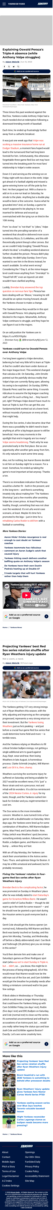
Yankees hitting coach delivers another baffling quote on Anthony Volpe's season (27, 560)
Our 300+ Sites (32, 1157)
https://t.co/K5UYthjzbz (14, 336)
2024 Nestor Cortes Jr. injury (23, 793)
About (5, 1152)
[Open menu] (4, 3)
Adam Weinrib (12, 62)
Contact (6, 1157)
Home (5, 627)
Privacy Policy (32, 1166)
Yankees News (16, 627)
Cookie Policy (32, 1171)
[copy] (18, 66)
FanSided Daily (32, 1161)
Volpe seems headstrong (15, 442)
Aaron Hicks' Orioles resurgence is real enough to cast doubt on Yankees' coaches (25, 540)
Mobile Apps (8, 1161)
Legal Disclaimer (10, 1176)
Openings (30, 1152)
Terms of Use (9, 1171)
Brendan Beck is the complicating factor (23, 887)
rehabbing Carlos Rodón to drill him (20, 520)
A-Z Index (7, 1180)
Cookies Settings (10, 1185)
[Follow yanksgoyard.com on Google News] (46, 616)
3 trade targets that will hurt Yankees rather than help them (24, 574)
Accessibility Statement (37, 1176)
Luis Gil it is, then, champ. (20, 767)
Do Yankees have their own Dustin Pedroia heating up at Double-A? (23, 567)
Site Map (29, 1180)
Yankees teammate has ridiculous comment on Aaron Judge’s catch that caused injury (25, 550)
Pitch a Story (8, 1166)
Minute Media (15, 1192)
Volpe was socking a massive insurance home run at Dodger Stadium (24, 144)
